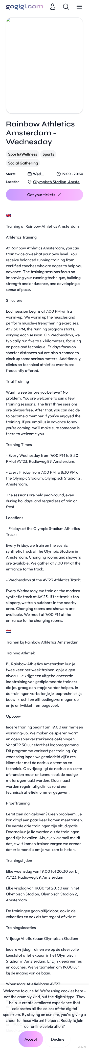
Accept (30, 1039)
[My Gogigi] (52, 6)
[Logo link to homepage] (24, 7)
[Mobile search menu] (66, 6)
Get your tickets (41, 194)
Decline (58, 1039)
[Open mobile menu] (79, 6)
